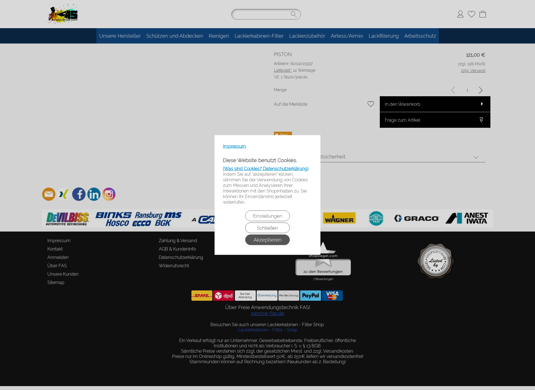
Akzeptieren (267, 240)
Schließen (267, 228)
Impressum (234, 146)
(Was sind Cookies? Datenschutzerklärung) (265, 168)
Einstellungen (267, 216)
